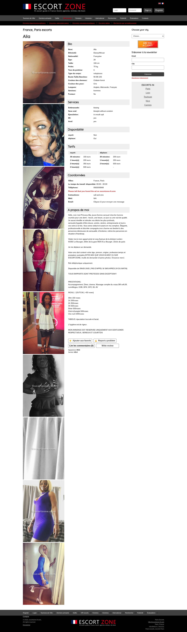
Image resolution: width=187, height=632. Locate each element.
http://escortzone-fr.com (156, 622)
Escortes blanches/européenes (34, 23)
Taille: (70, 63)
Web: (70, 198)
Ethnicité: (72, 53)
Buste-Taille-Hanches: (77, 77)
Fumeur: (71, 94)
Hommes (88, 18)
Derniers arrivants (45, 18)
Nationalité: (73, 56)
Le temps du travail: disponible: (82, 184)
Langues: (72, 87)
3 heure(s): (75, 167)
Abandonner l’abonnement (140, 78)
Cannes (148, 105)
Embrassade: (74, 108)
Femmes (78, 18)
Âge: (70, 60)
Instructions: (73, 195)
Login (35, 613)
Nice (148, 101)
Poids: (71, 67)
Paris (148, 89)
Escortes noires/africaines (59, 23)
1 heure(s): (75, 160)
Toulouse (148, 97)
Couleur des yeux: (76, 84)
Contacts (145, 18)
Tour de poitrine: (75, 70)
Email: (71, 202)
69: (69, 118)
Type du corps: (74, 73)
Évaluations (134, 18)
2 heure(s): (75, 164)
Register (159, 10)
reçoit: (71, 135)
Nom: (70, 49)
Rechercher (112, 18)
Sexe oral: (72, 111)
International (100, 18)
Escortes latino (104, 23)
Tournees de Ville (29, 18)
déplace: (72, 138)
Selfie (57, 18)
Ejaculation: (73, 114)
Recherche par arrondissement (125, 23)
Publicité (123, 18)
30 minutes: (75, 157)
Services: (72, 91)
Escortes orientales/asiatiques (84, 23)
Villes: (71, 181)
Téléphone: (73, 187)
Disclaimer (26, 625)
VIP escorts (67, 18)
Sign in (148, 10)
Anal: (70, 121)
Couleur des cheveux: (77, 80)
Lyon (148, 93)
